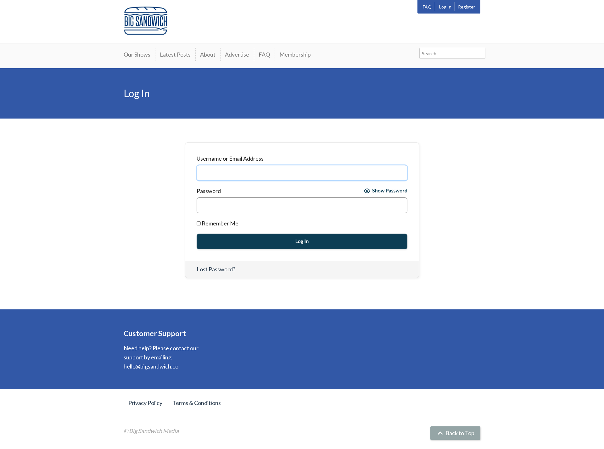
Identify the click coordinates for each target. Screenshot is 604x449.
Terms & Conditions (197, 402)
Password (209, 190)
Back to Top (459, 433)
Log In (445, 6)
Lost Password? (216, 269)
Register (466, 6)
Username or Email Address (230, 158)
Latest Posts (175, 54)
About (207, 54)
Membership (295, 54)
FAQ (427, 6)
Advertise (237, 54)
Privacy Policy (145, 402)
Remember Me (219, 223)
